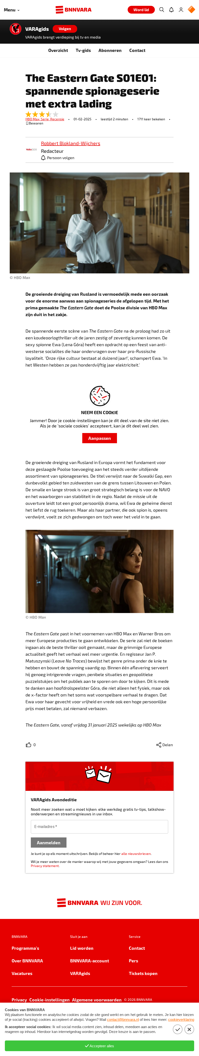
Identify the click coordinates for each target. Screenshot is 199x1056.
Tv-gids (83, 50)
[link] (31, 150)
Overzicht (58, 50)
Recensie (57, 119)
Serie (45, 119)
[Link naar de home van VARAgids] (15, 29)
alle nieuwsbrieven (136, 853)
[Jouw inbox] (171, 10)
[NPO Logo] (191, 10)
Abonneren (110, 50)
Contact (137, 50)
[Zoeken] (162, 10)
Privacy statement (45, 866)
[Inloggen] (181, 10)
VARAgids (37, 29)
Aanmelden (48, 842)
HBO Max (33, 119)
